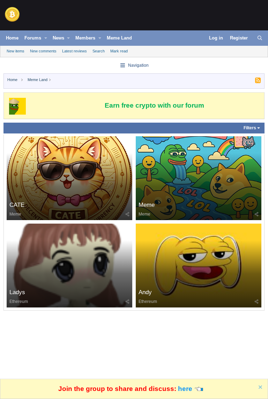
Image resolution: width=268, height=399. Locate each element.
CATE (16, 205)
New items (15, 51)
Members (85, 38)
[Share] (127, 214)
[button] (46, 38)
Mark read (119, 51)
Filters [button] (250, 127)
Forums (32, 38)
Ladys (17, 292)
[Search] (259, 38)
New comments (43, 51)
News (58, 38)
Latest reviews (74, 51)
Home (12, 38)
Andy (145, 292)
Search (98, 51)
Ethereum (18, 301)
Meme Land (119, 38)
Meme (15, 214)
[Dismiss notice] (259, 388)
